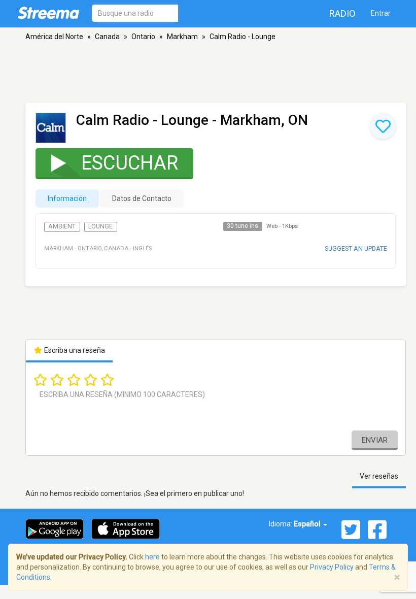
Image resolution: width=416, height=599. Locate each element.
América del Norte (54, 36)
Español (308, 524)
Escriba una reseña (74, 350)
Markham (182, 36)
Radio (342, 13)
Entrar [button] (381, 13)
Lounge (100, 226)
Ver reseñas (379, 476)
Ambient (62, 226)
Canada (107, 36)
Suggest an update (356, 248)
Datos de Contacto (141, 198)
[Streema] (48, 13)
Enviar (375, 440)
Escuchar (129, 163)
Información (67, 198)
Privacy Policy (332, 567)
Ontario (143, 36)
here (152, 557)
